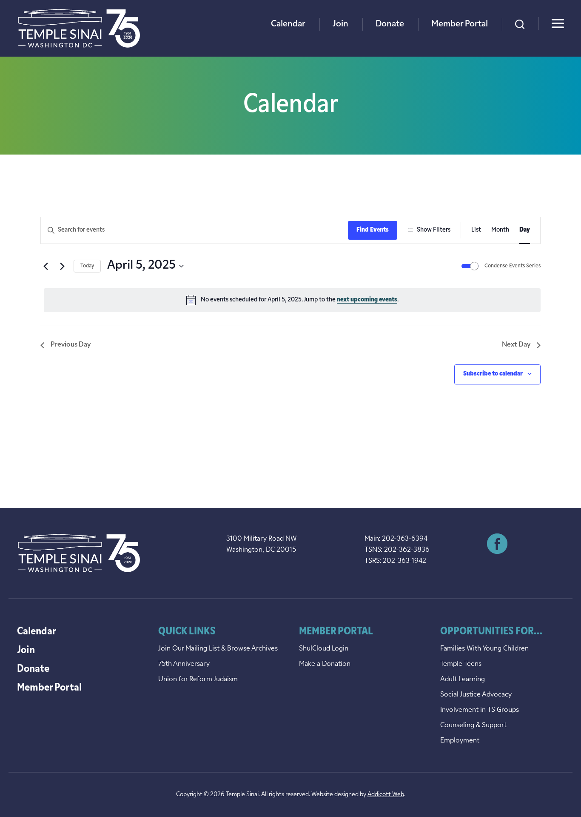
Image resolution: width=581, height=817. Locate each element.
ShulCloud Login (323, 648)
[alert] (292, 300)
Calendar (288, 24)
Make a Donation (324, 664)
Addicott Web (385, 794)
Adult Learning (462, 679)
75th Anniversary (184, 664)
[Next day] (62, 266)
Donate (390, 24)
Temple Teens (460, 664)
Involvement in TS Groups (479, 710)
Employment (459, 740)
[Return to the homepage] (79, 28)
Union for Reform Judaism (198, 679)
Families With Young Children (484, 648)
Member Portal (459, 24)
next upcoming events (367, 300)
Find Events (372, 230)
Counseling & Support (473, 725)
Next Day (516, 344)
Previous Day (71, 344)
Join (340, 24)
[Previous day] (45, 266)
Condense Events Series (512, 266)
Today (87, 266)
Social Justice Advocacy (476, 694)
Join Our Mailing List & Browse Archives (218, 648)
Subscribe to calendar (493, 374)
